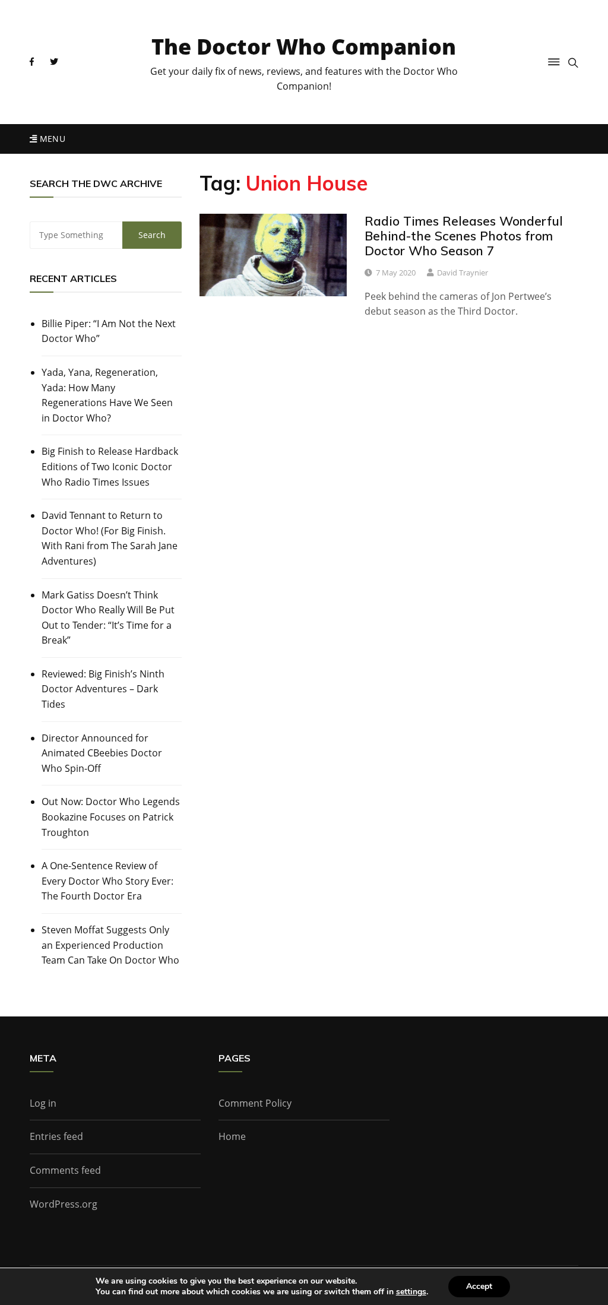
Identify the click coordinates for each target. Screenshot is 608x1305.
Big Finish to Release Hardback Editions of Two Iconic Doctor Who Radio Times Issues (110, 466)
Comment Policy (255, 1103)
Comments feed (65, 1170)
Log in (43, 1103)
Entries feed (56, 1136)
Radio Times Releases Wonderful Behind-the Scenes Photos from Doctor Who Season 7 (464, 235)
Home (232, 1136)
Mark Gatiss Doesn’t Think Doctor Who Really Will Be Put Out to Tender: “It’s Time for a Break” (108, 617)
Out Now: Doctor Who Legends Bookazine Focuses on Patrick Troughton (111, 816)
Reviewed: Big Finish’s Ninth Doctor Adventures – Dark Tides (103, 689)
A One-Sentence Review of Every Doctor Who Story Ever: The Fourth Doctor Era (107, 880)
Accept (479, 1286)
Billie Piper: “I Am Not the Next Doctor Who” (109, 331)
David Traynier (462, 272)
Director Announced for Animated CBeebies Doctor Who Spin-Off (102, 753)
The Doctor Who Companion (303, 46)
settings (411, 1292)
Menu (51, 138)
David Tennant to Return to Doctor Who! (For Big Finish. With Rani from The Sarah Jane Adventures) (110, 538)
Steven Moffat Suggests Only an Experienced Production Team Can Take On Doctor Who (110, 945)
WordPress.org (63, 1204)
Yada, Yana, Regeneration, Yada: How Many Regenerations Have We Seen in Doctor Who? (107, 395)
